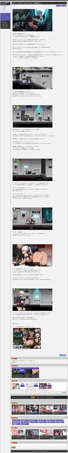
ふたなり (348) (59, 420)
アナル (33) (34, 422)
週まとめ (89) (42, 420)
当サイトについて (5, 15)
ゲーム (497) (16, 420)
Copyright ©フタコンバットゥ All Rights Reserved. (39, 451)
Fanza (49, 387)
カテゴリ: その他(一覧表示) (16, 368)
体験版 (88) (16, 424)
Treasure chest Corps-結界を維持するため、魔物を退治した (29, 51)
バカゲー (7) (24, 424)
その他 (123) (60, 422)
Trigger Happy (31, 44)
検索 (13, 447)
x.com (3, 23)
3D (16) (41, 422)
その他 (64, 5)
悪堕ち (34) (51, 422)
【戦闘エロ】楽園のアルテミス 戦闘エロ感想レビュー (45, 397)
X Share (62, 355)
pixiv (6, 23)
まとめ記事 (64, 392)
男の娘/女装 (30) (17, 422)
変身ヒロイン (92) (26, 422)
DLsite (22, 385)
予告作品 (3, 7)
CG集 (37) (24, 420)
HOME (33, 397)
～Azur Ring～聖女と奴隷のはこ (32, 47)
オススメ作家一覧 (5, 17)
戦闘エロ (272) (51, 420)
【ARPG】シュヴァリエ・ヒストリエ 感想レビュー (20, 397)
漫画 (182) (33, 420)
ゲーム (59, 5)
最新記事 (3, 9)
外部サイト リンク (5, 19)
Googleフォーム (15, 362)
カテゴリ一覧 (4, 11)
